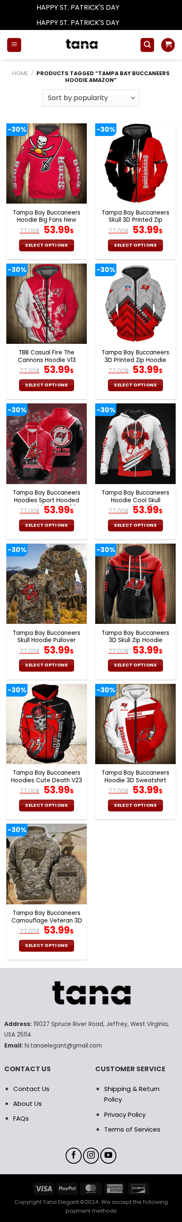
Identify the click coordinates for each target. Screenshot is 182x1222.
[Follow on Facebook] (74, 1156)
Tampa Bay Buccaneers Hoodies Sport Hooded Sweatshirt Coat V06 (46, 500)
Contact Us (31, 1088)
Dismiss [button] (133, 7)
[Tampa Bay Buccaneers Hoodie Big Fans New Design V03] (46, 163)
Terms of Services (132, 1129)
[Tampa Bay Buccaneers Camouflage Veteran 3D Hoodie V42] (46, 864)
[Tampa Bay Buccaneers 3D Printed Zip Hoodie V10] (135, 304)
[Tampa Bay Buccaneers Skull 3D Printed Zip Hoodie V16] (135, 163)
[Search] (147, 45)
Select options (46, 245)
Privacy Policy (125, 1114)
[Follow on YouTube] (108, 1156)
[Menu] (14, 45)
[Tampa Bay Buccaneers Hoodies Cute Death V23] (46, 724)
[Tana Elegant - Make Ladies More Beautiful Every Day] (80, 45)
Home (20, 73)
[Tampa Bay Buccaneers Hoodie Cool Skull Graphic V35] (135, 443)
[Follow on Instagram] (91, 1156)
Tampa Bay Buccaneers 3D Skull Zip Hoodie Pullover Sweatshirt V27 (135, 640)
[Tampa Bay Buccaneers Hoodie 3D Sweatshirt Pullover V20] (135, 724)
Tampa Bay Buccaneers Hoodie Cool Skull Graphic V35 (135, 500)
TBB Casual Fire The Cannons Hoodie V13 (47, 356)
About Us (27, 1103)
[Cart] (168, 45)
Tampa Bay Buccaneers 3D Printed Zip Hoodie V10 (135, 360)
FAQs (21, 1118)
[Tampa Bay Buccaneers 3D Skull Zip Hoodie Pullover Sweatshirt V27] (135, 584)
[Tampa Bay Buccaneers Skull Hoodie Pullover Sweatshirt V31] (46, 584)
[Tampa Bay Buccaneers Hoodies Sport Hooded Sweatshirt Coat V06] (46, 443)
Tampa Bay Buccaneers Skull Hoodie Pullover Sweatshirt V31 (46, 640)
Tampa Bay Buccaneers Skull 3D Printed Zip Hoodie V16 (135, 220)
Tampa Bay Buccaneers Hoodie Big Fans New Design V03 (46, 220)
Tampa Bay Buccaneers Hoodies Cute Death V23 (46, 776)
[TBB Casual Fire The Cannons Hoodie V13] (46, 304)
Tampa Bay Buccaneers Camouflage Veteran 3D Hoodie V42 (46, 920)
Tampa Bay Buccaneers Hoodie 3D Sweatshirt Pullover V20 (135, 780)
